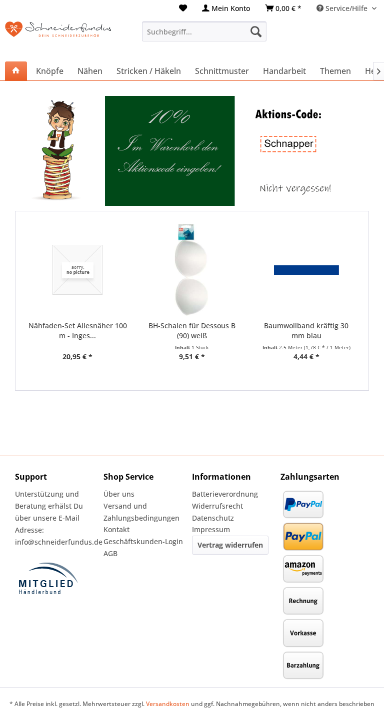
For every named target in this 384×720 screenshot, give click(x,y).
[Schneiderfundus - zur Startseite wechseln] (58, 36)
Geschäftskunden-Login (143, 541)
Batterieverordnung (225, 494)
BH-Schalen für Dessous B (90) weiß (192, 330)
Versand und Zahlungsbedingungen (142, 512)
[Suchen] (256, 31)
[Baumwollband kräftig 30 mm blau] (306, 270)
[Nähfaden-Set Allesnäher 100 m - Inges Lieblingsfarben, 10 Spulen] (78, 270)
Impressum (211, 529)
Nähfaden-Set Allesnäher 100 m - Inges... (77, 330)
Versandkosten (168, 704)
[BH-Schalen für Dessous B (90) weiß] (192, 270)
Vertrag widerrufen (230, 545)
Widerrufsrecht (217, 506)
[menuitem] (183, 8)
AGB (111, 553)
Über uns (119, 494)
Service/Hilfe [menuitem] (347, 8)
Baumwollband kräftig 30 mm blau (306, 330)
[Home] (16, 70)
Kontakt (117, 529)
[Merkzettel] (183, 8)
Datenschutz (213, 518)
